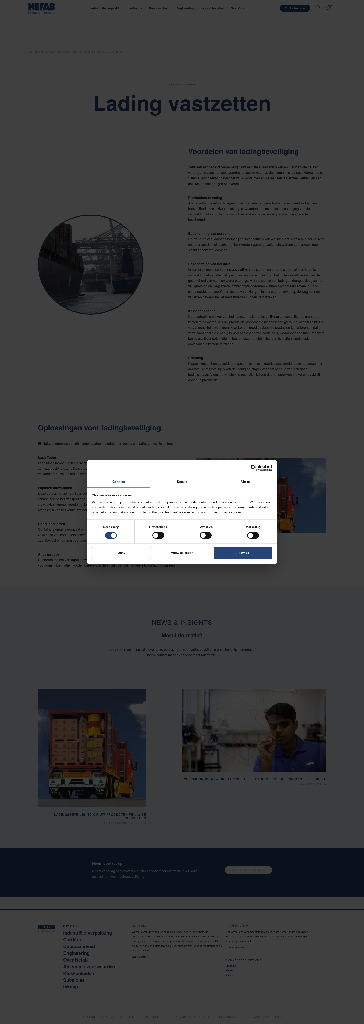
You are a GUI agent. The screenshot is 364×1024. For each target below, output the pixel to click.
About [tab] (245, 481)
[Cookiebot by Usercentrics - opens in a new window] (253, 468)
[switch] (158, 535)
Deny (121, 553)
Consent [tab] (118, 481)
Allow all (242, 553)
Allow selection (182, 553)
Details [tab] (182, 481)
